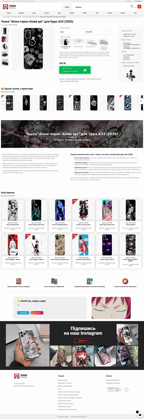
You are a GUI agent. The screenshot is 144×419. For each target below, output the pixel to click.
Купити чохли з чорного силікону (69, 392)
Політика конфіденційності (79, 416)
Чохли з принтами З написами (75, 79)
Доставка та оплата (65, 383)
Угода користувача (63, 416)
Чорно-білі (15, 158)
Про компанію (62, 380)
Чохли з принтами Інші (94, 79)
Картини (78, 7)
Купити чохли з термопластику (68, 395)
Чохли (67, 7)
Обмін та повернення (65, 386)
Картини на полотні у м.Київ (67, 409)
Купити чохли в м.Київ (65, 403)
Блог (59, 389)
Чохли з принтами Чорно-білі (69, 81)
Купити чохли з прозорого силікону (70, 398)
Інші (10, 158)
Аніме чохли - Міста (64, 400)
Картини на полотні (64, 406)
